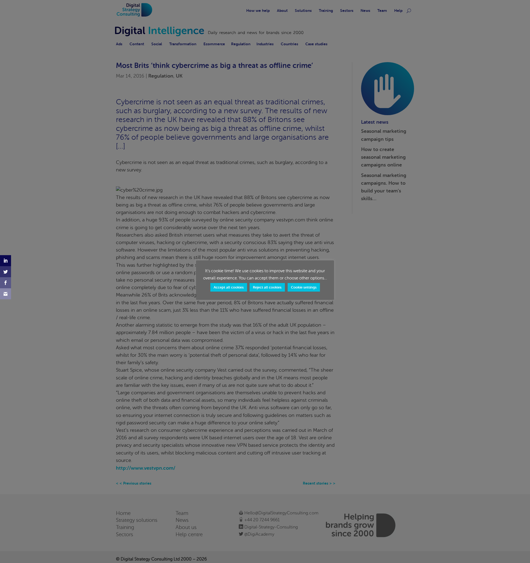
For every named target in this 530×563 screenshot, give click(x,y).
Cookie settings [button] (304, 287)
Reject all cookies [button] (267, 287)
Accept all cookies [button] (229, 287)
